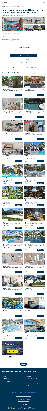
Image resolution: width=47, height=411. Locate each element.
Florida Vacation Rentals (6, 379)
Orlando (17, 6)
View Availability (18, 94)
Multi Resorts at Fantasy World (8, 179)
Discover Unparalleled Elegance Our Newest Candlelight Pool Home (33, 384)
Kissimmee (22, 6)
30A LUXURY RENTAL (23, 404)
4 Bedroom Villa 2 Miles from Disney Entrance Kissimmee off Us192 (33, 376)
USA (10, 6)
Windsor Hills (8, 203)
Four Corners (30, 336)
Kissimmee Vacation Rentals (7, 376)
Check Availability (23, 55)
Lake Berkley (30, 181)
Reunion (30, 269)
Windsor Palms (8, 247)
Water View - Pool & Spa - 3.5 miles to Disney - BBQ (34, 112)
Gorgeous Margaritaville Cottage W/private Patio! (12, 112)
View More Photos (6, 29)
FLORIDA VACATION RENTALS (23, 397)
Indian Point (7, 336)
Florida (13, 6)
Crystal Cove (7, 225)
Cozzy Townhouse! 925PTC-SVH (30, 90)
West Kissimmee (8, 92)
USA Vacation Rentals (7, 381)
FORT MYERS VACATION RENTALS (23, 399)
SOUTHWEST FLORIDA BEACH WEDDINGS (23, 396)
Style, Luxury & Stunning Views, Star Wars (33, 267)
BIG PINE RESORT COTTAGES (23, 401)
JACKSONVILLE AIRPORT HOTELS (23, 402)
